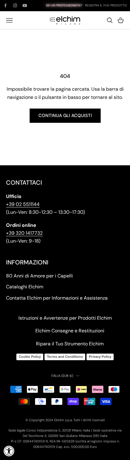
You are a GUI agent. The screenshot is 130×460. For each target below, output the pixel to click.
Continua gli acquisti (65, 115)
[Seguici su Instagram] (15, 5)
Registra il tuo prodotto (106, 5)
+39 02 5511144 (23, 204)
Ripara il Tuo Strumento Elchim (70, 344)
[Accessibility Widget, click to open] (9, 451)
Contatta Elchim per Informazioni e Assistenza (57, 298)
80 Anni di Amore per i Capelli (39, 276)
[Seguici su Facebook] (5, 5)
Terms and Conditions (65, 356)
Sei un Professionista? (64, 5)
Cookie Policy (30, 356)
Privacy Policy (100, 356)
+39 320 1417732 (24, 233)
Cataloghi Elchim (24, 287)
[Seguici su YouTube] (24, 5)
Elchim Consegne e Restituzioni (69, 330)
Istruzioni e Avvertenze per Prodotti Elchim (65, 318)
